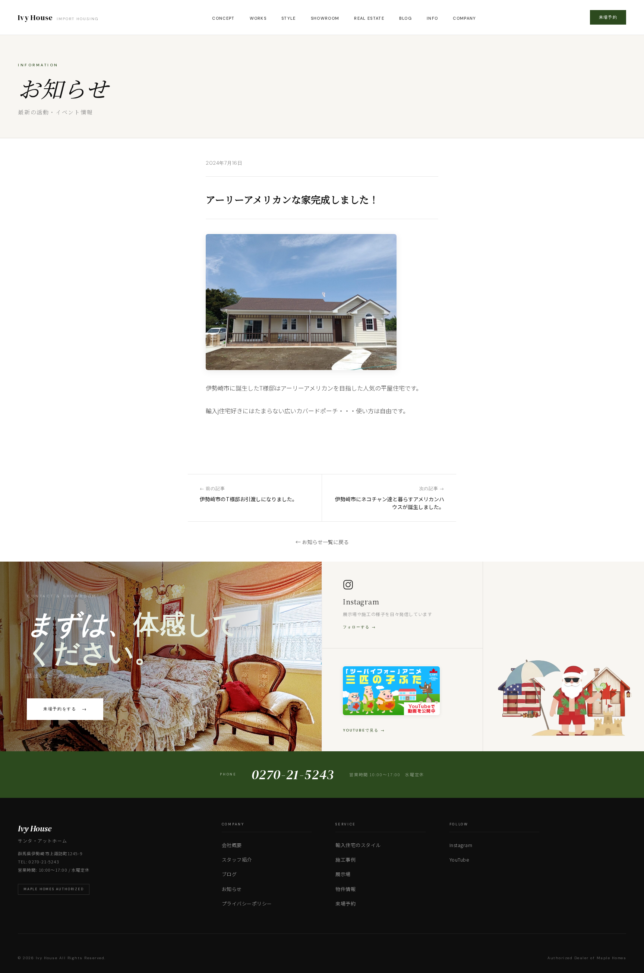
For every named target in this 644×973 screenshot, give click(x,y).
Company (464, 18)
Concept (223, 18)
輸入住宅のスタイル (358, 845)
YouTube (459, 859)
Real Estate (369, 18)
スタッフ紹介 (237, 859)
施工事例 (345, 859)
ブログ (229, 874)
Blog (405, 18)
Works (258, 18)
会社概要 (232, 845)
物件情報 (345, 889)
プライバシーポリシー (247, 903)
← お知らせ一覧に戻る (322, 542)
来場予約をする (65, 709)
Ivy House (58, 17)
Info (432, 18)
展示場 (343, 874)
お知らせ (232, 889)
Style (288, 18)
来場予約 (608, 17)
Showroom (325, 18)
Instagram (461, 845)
